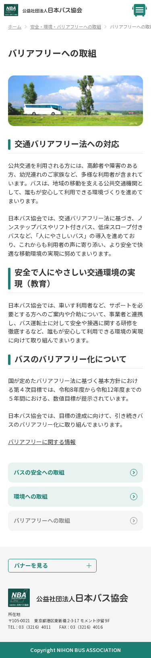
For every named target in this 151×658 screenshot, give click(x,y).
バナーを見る (31, 565)
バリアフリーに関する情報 (42, 442)
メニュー (139, 10)
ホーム (14, 26)
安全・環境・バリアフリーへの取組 (65, 26)
